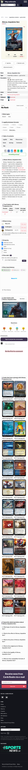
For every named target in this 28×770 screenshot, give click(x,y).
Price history (7, 290)
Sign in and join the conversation (14, 339)
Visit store (23, 224)
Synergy (11, 142)
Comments (19, 142)
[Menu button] (25, 3)
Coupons (3, 711)
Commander (21, 170)
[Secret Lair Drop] (3, 26)
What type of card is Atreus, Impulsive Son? (14, 628)
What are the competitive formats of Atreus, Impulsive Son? (13, 659)
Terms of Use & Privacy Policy (7, 722)
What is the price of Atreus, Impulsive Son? (13, 640)
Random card (20, 63)
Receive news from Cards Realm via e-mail (14, 675)
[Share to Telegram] (21, 151)
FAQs (2, 718)
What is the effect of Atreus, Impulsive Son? (14, 634)
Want (5, 250)
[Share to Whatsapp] (18, 151)
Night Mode (3, 733)
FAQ (4, 146)
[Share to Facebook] (9, 151)
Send (24, 260)
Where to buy (19, 139)
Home (2, 704)
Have (5, 252)
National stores (8, 242)
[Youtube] (6, 697)
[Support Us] (2, 697)
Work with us (4, 713)
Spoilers (9, 63)
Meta (11, 139)
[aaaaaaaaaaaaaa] (6, 316)
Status (2, 720)
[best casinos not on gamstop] (12, 748)
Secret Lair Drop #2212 (13, 94)
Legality (5, 139)
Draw (9, 116)
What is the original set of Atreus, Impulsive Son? (12, 647)
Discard (4, 116)
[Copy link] (5, 151)
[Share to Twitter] (12, 151)
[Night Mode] (18, 5)
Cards (6, 17)
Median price (16, 270)
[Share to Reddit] (15, 151)
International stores (9, 244)
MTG (2, 17)
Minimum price (6, 270)
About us (3, 709)
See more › (22, 298)
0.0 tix (21, 56)
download (12, 97)
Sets (5, 246)
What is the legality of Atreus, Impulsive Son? (11, 653)
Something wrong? (14, 154)
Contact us (3, 706)
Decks (4, 142)
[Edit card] (21, 73)
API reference (4, 715)
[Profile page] (21, 4)
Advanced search (8, 67)
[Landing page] (2, 1)
